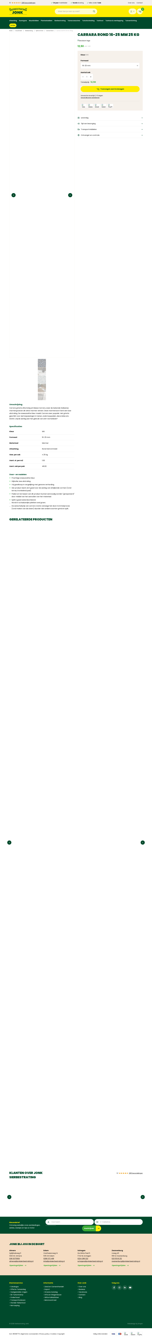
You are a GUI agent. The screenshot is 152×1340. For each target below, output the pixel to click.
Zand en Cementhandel (54, 1286)
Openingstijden (16, 1265)
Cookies (53, 1334)
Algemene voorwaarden (29, 1334)
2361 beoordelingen (28, 3)
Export (47, 1289)
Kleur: (85, 55)
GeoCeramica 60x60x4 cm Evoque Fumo (29, 821)
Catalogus (14, 1286)
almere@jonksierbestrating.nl (21, 1261)
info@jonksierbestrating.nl (54, 1261)
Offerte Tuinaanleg (18, 1289)
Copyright (61, 1334)
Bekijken (25, 678)
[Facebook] (114, 1287)
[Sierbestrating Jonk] (18, 11)
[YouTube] (130, 1287)
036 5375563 (14, 1258)
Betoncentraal (50, 1300)
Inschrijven (89, 1228)
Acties (12, 25)
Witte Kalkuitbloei (51, 1297)
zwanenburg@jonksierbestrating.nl (126, 1261)
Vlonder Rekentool (17, 1303)
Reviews (82, 1289)
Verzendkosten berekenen (90, 98)
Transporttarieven (17, 1300)
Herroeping (15, 1305)
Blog (80, 1297)
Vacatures (83, 1292)
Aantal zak (85, 72)
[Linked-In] (124, 1287)
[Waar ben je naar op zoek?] (94, 11)
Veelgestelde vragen (18, 1292)
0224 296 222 (83, 1258)
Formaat (85, 60)
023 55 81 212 (117, 1258)
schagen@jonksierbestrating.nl (90, 1261)
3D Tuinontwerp (16, 1295)
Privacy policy (44, 1334)
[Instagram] (119, 1287)
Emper (140, 1324)
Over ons (131, 3)
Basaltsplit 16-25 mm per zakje (24, 1138)
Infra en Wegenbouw (52, 1295)
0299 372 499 (48, 1258)
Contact (140, 3)
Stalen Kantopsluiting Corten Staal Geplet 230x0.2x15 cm (36, 662)
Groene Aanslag (51, 1292)
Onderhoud (15, 1297)
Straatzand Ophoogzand (22, 980)
